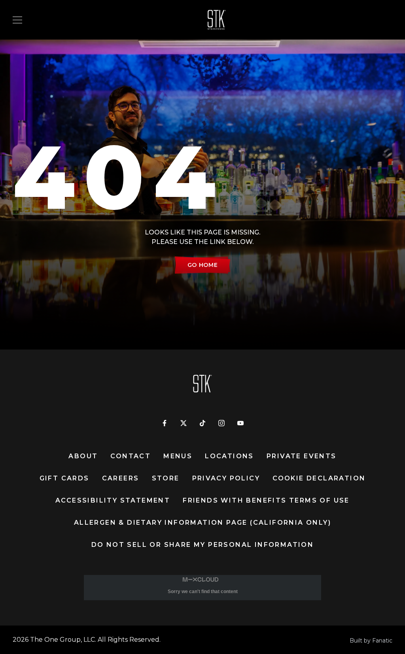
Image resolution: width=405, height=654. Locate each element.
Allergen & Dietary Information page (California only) (202, 522)
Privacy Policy (226, 478)
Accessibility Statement (112, 500)
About (83, 456)
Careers (120, 478)
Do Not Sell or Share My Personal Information (202, 544)
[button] (17, 20)
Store (166, 478)
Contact (130, 456)
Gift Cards (64, 478)
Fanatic (382, 640)
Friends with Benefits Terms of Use (266, 500)
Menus (177, 456)
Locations (229, 456)
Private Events (302, 456)
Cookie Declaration (319, 478)
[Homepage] (207, 19)
